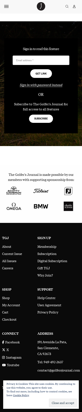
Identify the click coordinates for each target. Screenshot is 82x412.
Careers (7, 268)
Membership (46, 246)
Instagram (13, 357)
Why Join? (45, 275)
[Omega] (13, 205)
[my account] (74, 6)
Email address (24, 60)
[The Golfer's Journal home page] (41, 9)
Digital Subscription (52, 260)
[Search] (67, 6)
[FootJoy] (68, 190)
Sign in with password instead (41, 84)
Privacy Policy (47, 312)
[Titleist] (41, 190)
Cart (5, 312)
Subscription (47, 253)
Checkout (9, 319)
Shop (6, 297)
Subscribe (41, 118)
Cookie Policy (21, 395)
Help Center (46, 297)
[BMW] (41, 205)
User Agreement (49, 304)
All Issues (9, 260)
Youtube (12, 364)
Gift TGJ (43, 268)
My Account (11, 304)
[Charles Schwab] (68, 205)
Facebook (12, 342)
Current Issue (12, 253)
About (6, 246)
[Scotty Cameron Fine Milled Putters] (13, 190)
